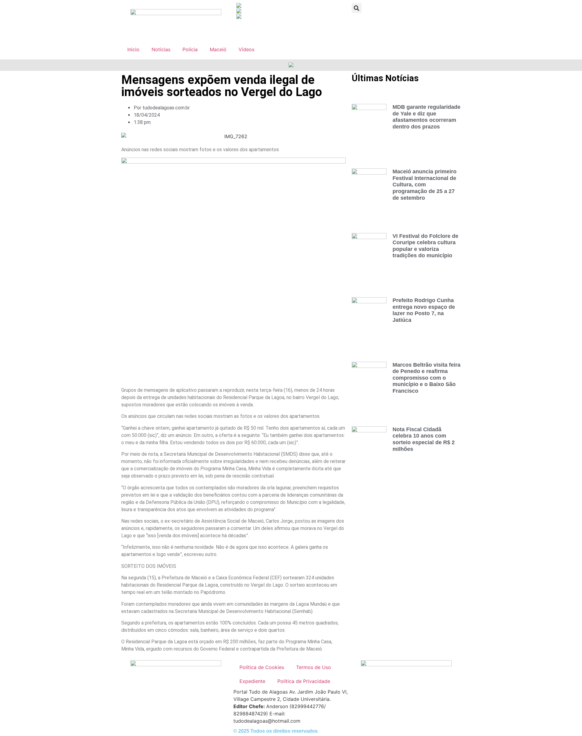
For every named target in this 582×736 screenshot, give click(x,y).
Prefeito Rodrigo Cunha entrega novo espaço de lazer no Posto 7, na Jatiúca (424, 310)
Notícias (161, 49)
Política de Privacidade (303, 681)
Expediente (252, 681)
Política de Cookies (261, 667)
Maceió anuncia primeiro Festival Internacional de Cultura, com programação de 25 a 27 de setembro (425, 184)
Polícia (190, 49)
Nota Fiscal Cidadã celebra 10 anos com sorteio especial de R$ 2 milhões (424, 439)
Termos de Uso (313, 667)
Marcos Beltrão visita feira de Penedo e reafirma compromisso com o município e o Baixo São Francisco (426, 378)
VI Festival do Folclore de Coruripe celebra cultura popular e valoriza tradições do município (425, 246)
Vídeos (246, 49)
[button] (357, 8)
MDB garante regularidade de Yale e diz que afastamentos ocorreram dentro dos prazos (426, 117)
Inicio (133, 49)
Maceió (218, 49)
